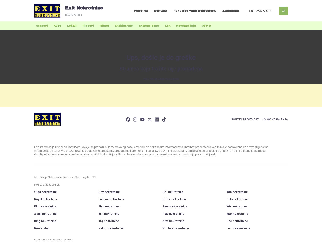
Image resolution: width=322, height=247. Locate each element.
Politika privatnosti (245, 119)
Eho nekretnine (109, 206)
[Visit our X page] (149, 119)
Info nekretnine (237, 192)
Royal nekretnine (46, 199)
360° (205, 25)
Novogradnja (186, 25)
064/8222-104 (73, 15)
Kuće (57, 25)
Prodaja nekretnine (175, 228)
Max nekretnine (237, 213)
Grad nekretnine (45, 192)
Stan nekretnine (45, 213)
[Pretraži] (283, 11)
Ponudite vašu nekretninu (194, 10)
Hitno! (104, 25)
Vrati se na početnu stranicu (161, 78)
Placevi (88, 25)
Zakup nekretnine (110, 228)
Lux (167, 25)
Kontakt (161, 10)
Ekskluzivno (124, 25)
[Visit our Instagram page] (135, 119)
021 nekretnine (173, 192)
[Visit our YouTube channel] (142, 119)
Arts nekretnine (173, 221)
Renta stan (41, 228)
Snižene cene (149, 25)
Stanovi (42, 25)
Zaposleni (230, 10)
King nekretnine (45, 221)
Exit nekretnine (108, 213)
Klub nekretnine (45, 206)
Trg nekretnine (108, 221)
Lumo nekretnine (238, 228)
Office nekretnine (174, 199)
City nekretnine (109, 192)
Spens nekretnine (174, 206)
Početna (141, 10)
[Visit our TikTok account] (164, 119)
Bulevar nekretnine (111, 199)
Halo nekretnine (237, 199)
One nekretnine (237, 221)
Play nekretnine (173, 213)
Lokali (72, 25)
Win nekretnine (237, 206)
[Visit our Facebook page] (128, 119)
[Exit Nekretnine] (47, 11)
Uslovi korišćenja (275, 119)
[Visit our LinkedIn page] (157, 119)
